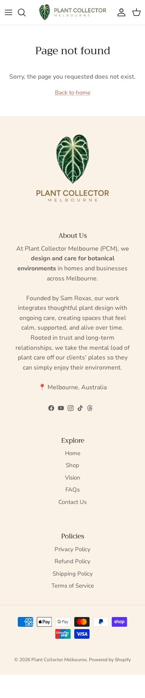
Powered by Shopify (110, 660)
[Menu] (8, 12)
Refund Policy (72, 561)
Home (72, 453)
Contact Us (72, 502)
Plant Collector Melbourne (59, 660)
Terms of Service (72, 586)
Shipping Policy (73, 574)
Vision (72, 477)
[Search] (25, 12)
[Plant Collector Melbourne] (72, 12)
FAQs (72, 489)
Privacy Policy (72, 549)
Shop (72, 465)
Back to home (72, 92)
